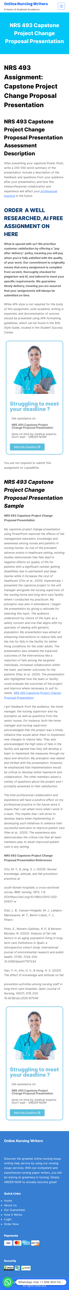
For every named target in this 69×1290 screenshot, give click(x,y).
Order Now (11, 1224)
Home (8, 1200)
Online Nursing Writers (26, 3)
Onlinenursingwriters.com (47, 1282)
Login (8, 1219)
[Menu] (61, 6)
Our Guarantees (14, 1210)
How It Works (13, 1214)
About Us (10, 1205)
